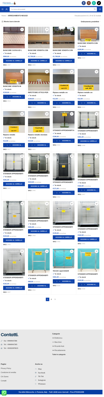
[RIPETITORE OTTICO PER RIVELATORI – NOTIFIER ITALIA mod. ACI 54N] (39, 80)
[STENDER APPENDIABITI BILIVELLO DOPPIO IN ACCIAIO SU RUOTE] (39, 261)
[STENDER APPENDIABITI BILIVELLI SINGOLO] (64, 166)
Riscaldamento (58, 350)
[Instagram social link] (89, 3)
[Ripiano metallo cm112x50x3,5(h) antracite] (14, 122)
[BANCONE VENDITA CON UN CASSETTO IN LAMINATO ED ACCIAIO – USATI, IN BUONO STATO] (88, 34)
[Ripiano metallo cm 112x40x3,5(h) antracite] (64, 80)
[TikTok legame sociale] (99, 3)
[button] (14, 61)
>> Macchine (57, 342)
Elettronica (57, 338)
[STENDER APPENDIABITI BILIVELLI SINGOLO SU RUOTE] (88, 165)
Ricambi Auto (58, 346)
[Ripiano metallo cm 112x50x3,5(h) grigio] (88, 80)
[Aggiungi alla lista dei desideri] (22, 29)
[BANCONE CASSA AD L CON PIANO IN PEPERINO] (14, 37)
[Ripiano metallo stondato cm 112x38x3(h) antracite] (39, 122)
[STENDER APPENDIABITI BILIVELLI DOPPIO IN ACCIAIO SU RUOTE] (39, 163)
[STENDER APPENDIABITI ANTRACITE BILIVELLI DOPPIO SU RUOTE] (88, 120)
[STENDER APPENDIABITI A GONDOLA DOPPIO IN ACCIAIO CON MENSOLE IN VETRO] (64, 119)
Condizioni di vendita (8, 372)
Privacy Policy (6, 368)
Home (4, 16)
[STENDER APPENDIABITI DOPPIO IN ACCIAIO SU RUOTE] (88, 260)
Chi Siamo (4, 376)
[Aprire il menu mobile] (3, 9)
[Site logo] (9, 3)
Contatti (3, 381)
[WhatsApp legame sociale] (94, 3)
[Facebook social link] (84, 3)
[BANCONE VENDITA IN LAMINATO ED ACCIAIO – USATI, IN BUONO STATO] (14, 76)
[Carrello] (100, 9)
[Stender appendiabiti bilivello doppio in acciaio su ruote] (64, 259)
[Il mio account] (7, 9)
